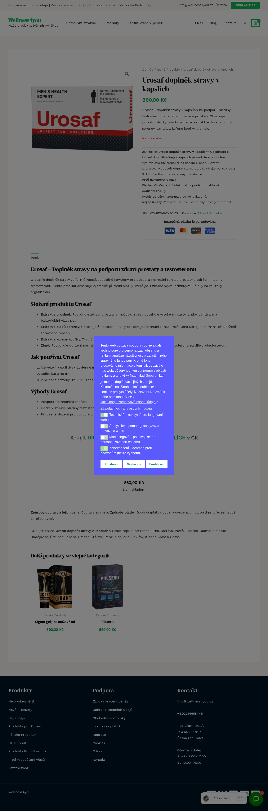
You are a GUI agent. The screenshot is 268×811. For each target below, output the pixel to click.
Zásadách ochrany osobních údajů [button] (126, 408)
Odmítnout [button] (111, 464)
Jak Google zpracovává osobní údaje (128, 402)
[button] (104, 415)
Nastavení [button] (134, 464)
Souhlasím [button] (156, 464)
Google (151, 375)
